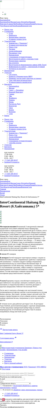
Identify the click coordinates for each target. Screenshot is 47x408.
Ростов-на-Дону (15, 104)
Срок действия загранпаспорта (20, 80)
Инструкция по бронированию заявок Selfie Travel (27, 65)
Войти (6, 116)
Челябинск (20, 24)
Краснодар (8, 26)
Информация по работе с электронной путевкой (27, 67)
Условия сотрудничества (18, 45)
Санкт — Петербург (16, 90)
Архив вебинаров (15, 51)
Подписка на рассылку (17, 69)
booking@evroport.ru (11, 162)
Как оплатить (14, 63)
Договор (12, 49)
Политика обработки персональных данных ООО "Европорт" (17, 373)
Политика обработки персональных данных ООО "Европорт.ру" (17, 375)
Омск (14, 26)
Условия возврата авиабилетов (20, 82)
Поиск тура (8, 29)
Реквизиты (13, 35)
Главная (3, 189)
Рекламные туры (15, 53)
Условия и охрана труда (17, 39)
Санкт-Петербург (22, 22)
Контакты (8, 84)
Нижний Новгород (16, 92)
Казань (18, 26)
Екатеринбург (5, 20)
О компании (9, 31)
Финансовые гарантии (17, 37)
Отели (2, 195)
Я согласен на (22, 390)
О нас (11, 33)
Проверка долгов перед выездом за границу (25, 78)
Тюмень (27, 24)
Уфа (14, 24)
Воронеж (24, 26)
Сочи (30, 26)
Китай (2, 193)
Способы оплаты (15, 143)
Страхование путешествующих (20, 57)
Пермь (32, 24)
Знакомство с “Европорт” (18, 43)
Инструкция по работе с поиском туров (23, 59)
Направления (14, 55)
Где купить (13, 74)
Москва (13, 22)
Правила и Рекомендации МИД (20, 76)
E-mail (2, 379)
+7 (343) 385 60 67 (11, 160)
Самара (10, 24)
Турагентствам (9, 41)
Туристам (7, 72)
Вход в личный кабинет (13, 363)
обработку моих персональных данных (28, 390)
